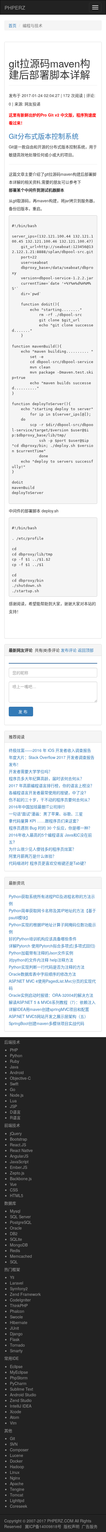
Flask (15, 1339)
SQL (14, 1262)
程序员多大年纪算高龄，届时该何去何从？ (46, 778)
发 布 (22, 711)
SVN (14, 1444)
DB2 (14, 1233)
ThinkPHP (19, 1305)
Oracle (16, 1228)
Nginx (15, 1478)
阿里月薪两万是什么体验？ (32, 856)
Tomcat (16, 1495)
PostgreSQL (21, 1222)
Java (14, 1067)
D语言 (15, 1112)
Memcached (21, 1256)
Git (12, 1438)
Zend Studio (21, 1400)
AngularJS (19, 1156)
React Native (21, 1150)
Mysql (15, 1211)
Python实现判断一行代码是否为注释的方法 (47, 967)
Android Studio (23, 1394)
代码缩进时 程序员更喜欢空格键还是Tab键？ (48, 863)
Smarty (16, 1350)
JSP (13, 1106)
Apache (16, 1483)
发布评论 (69, 650)
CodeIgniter (20, 1300)
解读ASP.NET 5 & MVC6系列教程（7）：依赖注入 (52, 1002)
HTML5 (16, 1195)
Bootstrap (18, 1139)
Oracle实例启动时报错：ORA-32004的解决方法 (51, 995)
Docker (16, 1461)
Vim (13, 1423)
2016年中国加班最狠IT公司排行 (37, 806)
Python (16, 1055)
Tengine (17, 1489)
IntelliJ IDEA (20, 1406)
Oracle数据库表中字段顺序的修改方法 (42, 974)
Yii (12, 1277)
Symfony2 (19, 1288)
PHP (14, 1050)
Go (12, 1089)
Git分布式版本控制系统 (44, 136)
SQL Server (20, 1216)
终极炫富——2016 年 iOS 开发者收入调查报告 (50, 750)
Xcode (15, 1411)
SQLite (16, 1239)
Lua (13, 1100)
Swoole (16, 1317)
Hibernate (18, 1322)
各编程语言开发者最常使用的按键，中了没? (47, 792)
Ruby (14, 1061)
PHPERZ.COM (60, 1521)
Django (16, 1333)
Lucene (16, 1455)
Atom (14, 1417)
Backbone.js (21, 1178)
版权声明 (71, 1526)
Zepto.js (17, 1173)
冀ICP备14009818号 (43, 1526)
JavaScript (19, 1161)
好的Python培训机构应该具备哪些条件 (43, 938)
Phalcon (17, 1311)
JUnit (14, 1328)
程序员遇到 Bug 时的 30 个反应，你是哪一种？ (50, 828)
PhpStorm (19, 1377)
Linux (15, 1472)
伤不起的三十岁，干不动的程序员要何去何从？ (50, 799)
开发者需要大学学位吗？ (30, 771)
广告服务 (90, 1526)
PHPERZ (15, 7)
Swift (14, 1084)
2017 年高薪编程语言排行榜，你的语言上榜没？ (51, 785)
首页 (12, 25)
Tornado (17, 1345)
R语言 (15, 1117)
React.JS (18, 1144)
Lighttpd (17, 1500)
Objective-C (20, 1078)
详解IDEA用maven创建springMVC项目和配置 (49, 1009)
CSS (14, 1190)
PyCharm (18, 1383)
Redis (15, 1250)
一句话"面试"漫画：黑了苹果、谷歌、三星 (46, 814)
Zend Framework (25, 1294)
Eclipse (16, 1366)
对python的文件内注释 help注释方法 (41, 960)
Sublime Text (21, 1389)
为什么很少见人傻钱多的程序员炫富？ (42, 849)
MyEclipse (19, 1372)
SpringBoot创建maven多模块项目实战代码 (46, 1023)
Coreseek (18, 1506)
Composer (19, 1449)
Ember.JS (18, 1167)
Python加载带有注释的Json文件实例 (41, 953)
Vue (13, 1184)
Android (17, 1072)
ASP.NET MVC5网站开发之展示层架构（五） (48, 1016)
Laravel (16, 1283)
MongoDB (19, 1245)
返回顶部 (86, 650)
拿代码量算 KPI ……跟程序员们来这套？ (45, 821)
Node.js (16, 1095)
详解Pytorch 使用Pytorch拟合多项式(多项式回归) (52, 946)
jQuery (16, 1133)
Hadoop (17, 1466)
